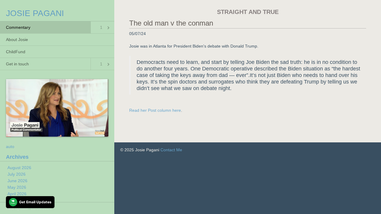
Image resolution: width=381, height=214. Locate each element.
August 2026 (19, 167)
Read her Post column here (155, 110)
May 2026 (16, 187)
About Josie (17, 39)
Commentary (18, 27)
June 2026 (17, 180)
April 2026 (16, 193)
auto (10, 146)
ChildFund (15, 51)
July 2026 (16, 174)
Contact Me (171, 149)
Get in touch (17, 64)
